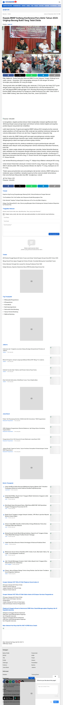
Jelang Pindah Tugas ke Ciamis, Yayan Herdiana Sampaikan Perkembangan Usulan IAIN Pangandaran (25, 449)
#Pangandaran (8, 302)
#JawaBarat (7, 304)
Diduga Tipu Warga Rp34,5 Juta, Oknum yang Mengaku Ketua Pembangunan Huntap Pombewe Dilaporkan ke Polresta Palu (31, 204)
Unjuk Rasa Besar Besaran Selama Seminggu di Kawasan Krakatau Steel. (25, 542)
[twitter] (20, 75)
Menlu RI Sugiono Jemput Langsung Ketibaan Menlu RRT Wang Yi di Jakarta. (23, 360)
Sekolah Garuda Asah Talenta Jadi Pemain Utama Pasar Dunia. (20, 370)
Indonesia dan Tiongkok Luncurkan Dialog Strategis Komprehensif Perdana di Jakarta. (24, 349)
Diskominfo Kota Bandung (11, 309)
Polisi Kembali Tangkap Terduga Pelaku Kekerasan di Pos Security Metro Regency (24, 200)
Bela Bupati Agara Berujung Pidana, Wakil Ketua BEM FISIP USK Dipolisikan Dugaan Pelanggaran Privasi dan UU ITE (26, 505)
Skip (51, 701)
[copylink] (54, 75)
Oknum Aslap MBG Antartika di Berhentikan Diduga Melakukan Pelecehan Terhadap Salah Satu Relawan (25, 524)
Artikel (9, 14)
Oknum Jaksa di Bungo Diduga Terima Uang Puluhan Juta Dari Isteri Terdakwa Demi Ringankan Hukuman (27, 571)
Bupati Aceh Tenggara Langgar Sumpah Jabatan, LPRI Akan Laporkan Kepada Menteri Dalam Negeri (27, 515)
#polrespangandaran (10, 307)
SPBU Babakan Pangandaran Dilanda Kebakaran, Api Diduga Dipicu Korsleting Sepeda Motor (24, 429)
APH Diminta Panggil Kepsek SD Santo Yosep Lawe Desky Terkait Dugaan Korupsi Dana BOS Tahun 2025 (30, 258)
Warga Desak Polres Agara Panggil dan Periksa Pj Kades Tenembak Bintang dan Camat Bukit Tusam (29, 261)
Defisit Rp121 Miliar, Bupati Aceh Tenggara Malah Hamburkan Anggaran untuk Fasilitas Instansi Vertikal (26, 496)
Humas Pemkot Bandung (11, 311)
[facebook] (8, 75)
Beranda (5, 14)
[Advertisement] (31, 106)
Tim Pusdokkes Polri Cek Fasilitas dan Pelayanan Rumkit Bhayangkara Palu (22, 197)
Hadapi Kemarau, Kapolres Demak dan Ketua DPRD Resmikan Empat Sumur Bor (23, 267)
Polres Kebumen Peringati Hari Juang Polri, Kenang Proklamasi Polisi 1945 (22, 264)
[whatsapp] (31, 75)
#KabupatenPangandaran (11, 300)
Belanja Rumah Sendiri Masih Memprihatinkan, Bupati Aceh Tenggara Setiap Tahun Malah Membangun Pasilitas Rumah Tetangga (26, 533)
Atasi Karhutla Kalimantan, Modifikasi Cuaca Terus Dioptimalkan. (20, 380)
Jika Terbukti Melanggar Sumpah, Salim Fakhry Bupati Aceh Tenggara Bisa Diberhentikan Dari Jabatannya (26, 561)
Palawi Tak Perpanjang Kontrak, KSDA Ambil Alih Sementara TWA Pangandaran (24, 419)
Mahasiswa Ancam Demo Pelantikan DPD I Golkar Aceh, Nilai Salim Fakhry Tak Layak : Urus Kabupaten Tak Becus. (27, 552)
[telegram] (43, 75)
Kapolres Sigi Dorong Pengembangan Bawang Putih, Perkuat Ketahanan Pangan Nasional (26, 194)
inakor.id (10, 24)
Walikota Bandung (9, 314)
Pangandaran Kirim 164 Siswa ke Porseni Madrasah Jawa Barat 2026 (21, 439)
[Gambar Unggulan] (31, 49)
